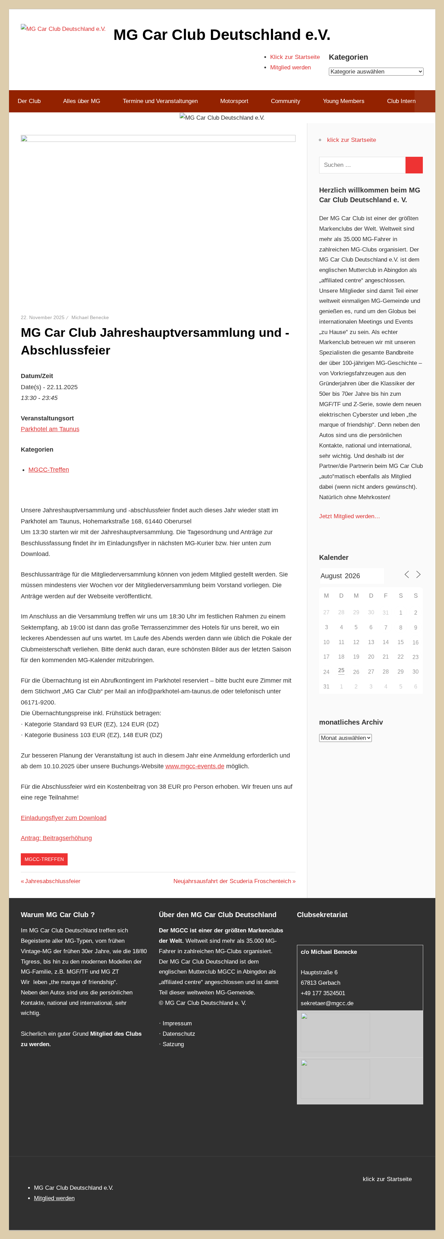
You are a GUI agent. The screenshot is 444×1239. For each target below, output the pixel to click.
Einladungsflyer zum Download (63, 817)
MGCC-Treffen (48, 469)
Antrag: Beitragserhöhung (56, 838)
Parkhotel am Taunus (50, 429)
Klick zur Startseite (295, 57)
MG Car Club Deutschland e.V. (222, 34)
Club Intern (401, 101)
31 (386, 613)
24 (326, 672)
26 (356, 672)
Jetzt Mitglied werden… (349, 516)
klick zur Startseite (351, 140)
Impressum (177, 1023)
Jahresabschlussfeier (52, 881)
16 (415, 643)
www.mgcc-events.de (194, 766)
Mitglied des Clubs (116, 1034)
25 (341, 670)
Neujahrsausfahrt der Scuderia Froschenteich (232, 881)
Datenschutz (179, 1034)
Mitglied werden (290, 67)
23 (415, 657)
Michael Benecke (90, 317)
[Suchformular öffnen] (425, 101)
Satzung (173, 1044)
